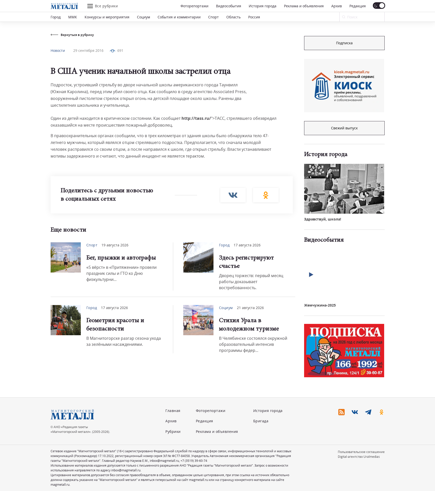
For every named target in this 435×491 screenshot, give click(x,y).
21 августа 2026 (250, 307)
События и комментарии (179, 17)
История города (262, 6)
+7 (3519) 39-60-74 (193, 461)
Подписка (344, 43)
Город (56, 17)
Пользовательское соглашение (361, 452)
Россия (254, 17)
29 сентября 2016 (88, 50)
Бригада (261, 421)
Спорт (213, 17)
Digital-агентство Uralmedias (359, 457)
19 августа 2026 (114, 245)
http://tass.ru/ (196, 118)
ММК (72, 17)
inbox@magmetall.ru (164, 461)
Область (233, 17)
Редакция (357, 6)
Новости (58, 50)
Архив (336, 6)
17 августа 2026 (247, 245)
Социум (143, 17)
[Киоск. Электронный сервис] (344, 85)
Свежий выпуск (344, 128)
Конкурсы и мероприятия (107, 17)
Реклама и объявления (304, 6)
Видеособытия (228, 6)
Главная (172, 410)
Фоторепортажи (194, 6)
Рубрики (173, 431)
